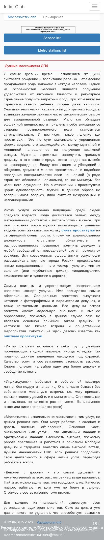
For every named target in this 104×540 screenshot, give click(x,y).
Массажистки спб (22, 16)
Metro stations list (52, 50)
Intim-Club (14, 6)
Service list (52, 37)
